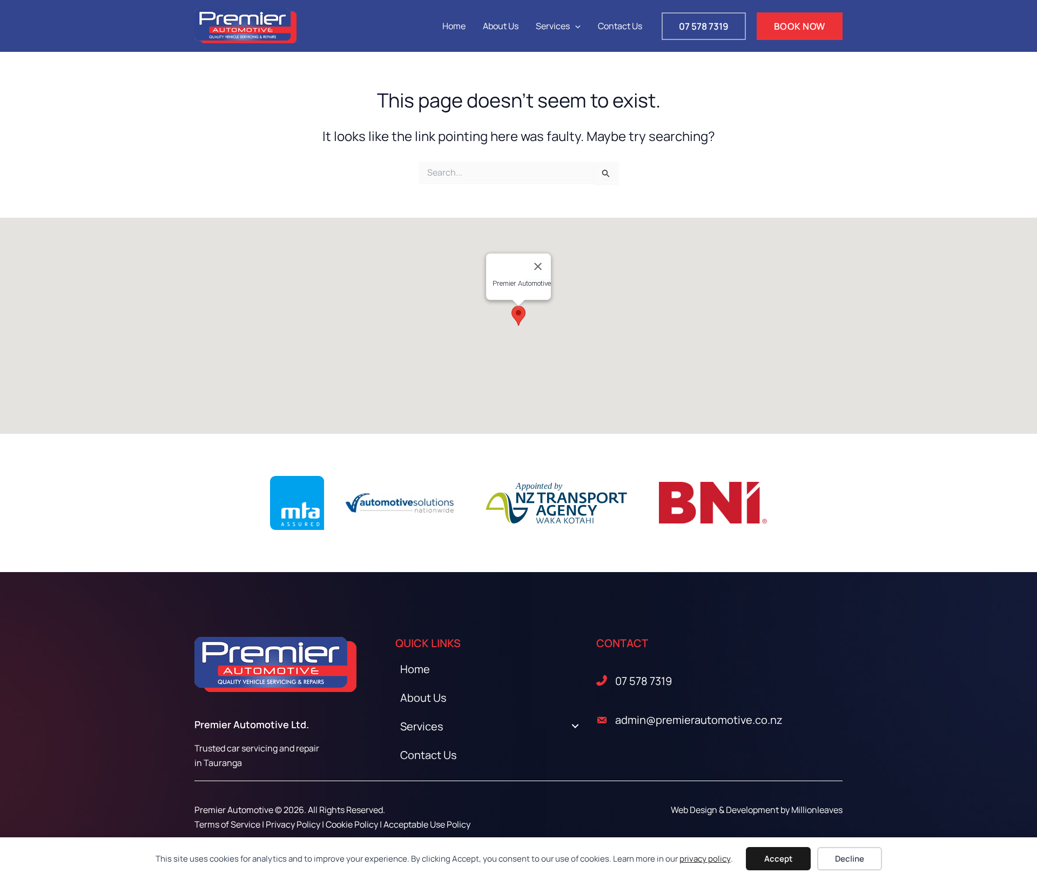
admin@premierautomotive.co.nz (699, 720)
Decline (849, 858)
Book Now (799, 26)
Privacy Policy (293, 824)
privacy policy (705, 858)
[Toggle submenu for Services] (575, 726)
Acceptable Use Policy (426, 824)
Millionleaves (817, 810)
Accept (778, 858)
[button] (575, 26)
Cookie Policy (352, 824)
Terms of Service (227, 824)
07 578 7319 (643, 681)
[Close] (538, 266)
